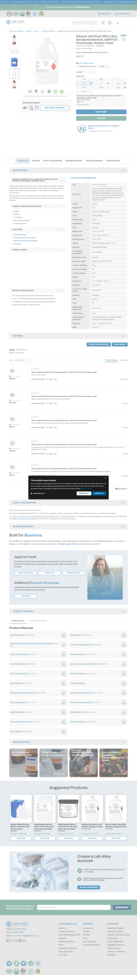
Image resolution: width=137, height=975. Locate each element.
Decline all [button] (84, 493)
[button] (38, 493)
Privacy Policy (86, 488)
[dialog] (68, 487)
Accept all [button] (99, 493)
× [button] (105, 478)
